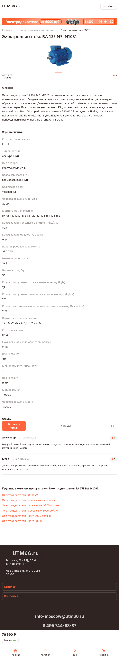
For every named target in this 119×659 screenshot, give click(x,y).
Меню (111, 6)
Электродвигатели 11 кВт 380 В (22, 520)
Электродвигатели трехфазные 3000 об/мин (30, 510)
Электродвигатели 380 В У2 (20, 495)
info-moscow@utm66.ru (59, 616)
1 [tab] (58, 73)
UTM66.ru (11, 6)
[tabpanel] (59, 54)
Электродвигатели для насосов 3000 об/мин (30, 505)
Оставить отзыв (14, 426)
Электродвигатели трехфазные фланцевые (29, 500)
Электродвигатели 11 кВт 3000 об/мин (26, 515)
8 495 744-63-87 (59, 625)
